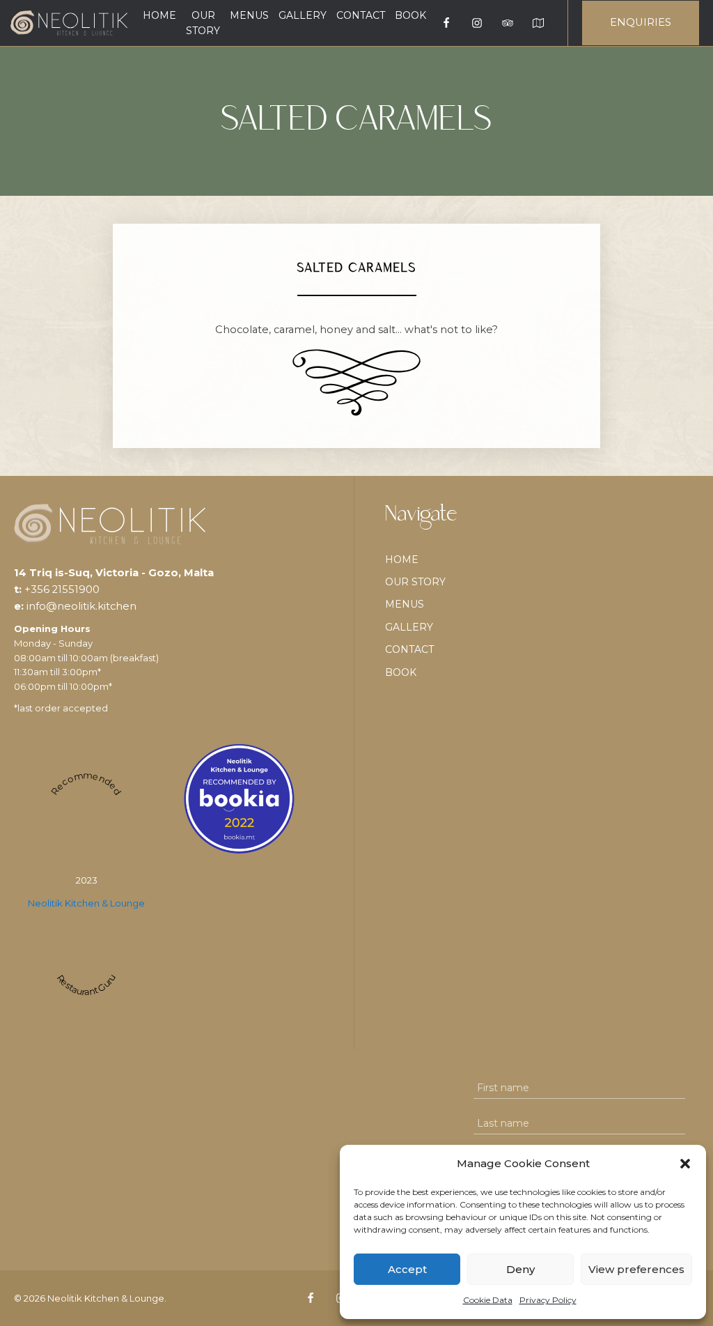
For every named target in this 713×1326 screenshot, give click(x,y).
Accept (407, 1269)
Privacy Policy (548, 1300)
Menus (249, 15)
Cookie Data (487, 1300)
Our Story (203, 23)
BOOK (410, 15)
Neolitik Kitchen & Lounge (86, 903)
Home (159, 15)
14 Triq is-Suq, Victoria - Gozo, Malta (114, 572)
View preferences (636, 1269)
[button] (685, 1164)
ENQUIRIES (640, 22)
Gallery (303, 15)
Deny (520, 1269)
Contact (360, 15)
